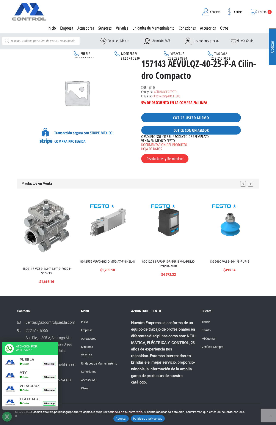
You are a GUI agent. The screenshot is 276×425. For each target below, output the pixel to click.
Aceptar (121, 418)
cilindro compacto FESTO (166, 96)
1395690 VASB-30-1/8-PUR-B (229, 261)
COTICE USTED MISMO (191, 117)
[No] (270, 416)
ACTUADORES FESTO (165, 91)
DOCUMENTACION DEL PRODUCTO (164, 145)
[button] (243, 184)
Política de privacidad (148, 418)
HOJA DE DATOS (151, 149)
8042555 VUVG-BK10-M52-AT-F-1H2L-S (107, 261)
